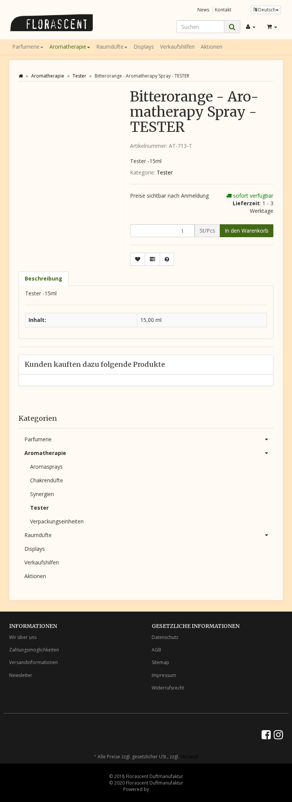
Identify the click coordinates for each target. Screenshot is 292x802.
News (203, 9)
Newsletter (20, 675)
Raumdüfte (110, 46)
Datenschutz (165, 637)
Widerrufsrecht (168, 688)
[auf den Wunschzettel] (137, 259)
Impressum (164, 675)
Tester (165, 172)
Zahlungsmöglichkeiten (34, 650)
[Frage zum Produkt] (167, 259)
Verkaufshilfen (177, 46)
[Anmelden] (250, 26)
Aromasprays (46, 466)
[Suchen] (232, 26)
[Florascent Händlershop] (51, 22)
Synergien (42, 494)
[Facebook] (266, 734)
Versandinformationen (33, 662)
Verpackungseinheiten (57, 521)
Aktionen (211, 46)
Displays (143, 46)
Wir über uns (22, 637)
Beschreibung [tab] (43, 278)
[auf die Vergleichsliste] (152, 259)
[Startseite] (21, 76)
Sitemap (160, 662)
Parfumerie (26, 46)
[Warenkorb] (272, 26)
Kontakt (223, 9)
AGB (156, 650)
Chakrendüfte (46, 480)
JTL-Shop (159, 789)
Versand (189, 756)
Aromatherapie (67, 46)
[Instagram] (278, 734)
